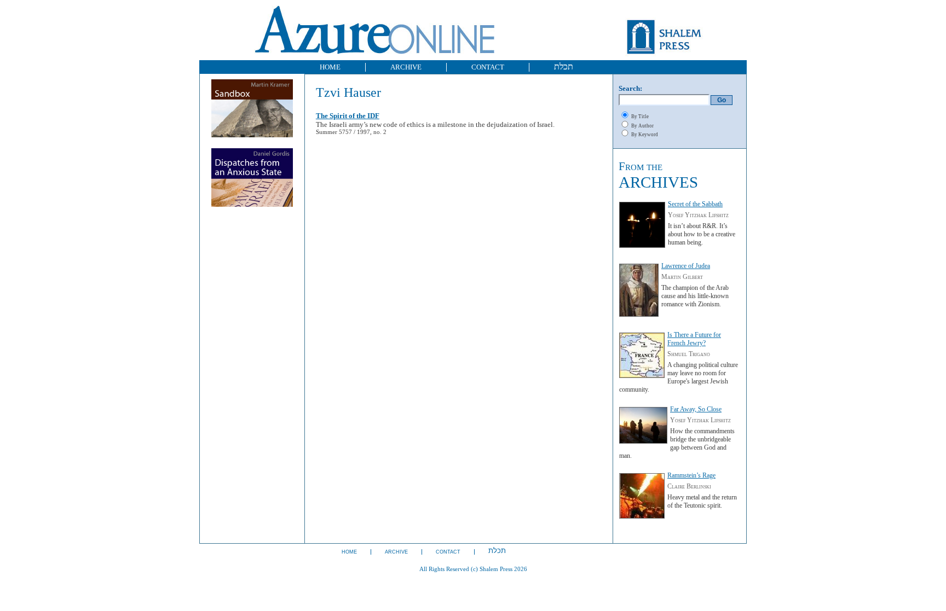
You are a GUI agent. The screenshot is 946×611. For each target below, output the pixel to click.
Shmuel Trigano (688, 354)
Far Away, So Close (696, 409)
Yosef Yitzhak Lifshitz (698, 215)
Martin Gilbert (682, 277)
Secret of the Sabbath (695, 204)
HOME (330, 67)
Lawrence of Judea (685, 266)
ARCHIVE (406, 67)
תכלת (563, 66)
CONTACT (487, 67)
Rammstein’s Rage (691, 475)
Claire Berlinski (689, 486)
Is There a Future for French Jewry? (694, 339)
